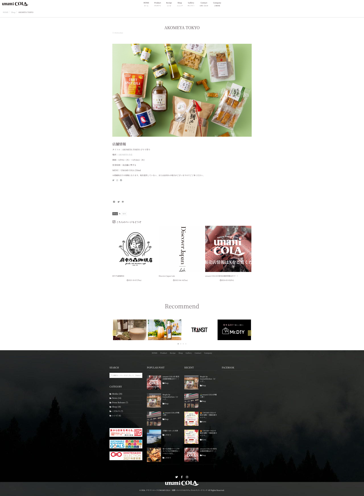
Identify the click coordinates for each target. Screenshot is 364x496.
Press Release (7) (120, 402)
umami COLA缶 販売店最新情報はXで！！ (221, 276)
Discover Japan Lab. (167, 276)
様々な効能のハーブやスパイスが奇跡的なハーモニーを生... (171, 451)
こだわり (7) (117, 411)
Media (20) (117, 394)
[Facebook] (114, 202)
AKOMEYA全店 (125, 154)
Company (217, 4)
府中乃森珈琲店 (118, 276)
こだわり (167, 435)
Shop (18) (116, 406)
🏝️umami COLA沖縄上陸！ (171, 414)
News (204, 422)
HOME (146, 4)
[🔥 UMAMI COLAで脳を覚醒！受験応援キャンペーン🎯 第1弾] (191, 437)
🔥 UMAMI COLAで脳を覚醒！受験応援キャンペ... (208, 415)
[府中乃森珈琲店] (135, 249)
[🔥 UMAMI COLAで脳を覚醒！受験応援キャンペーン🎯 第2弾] (191, 419)
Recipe (169, 4)
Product (157, 4)
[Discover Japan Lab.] (182, 249)
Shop (180, 4)
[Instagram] (187, 477)
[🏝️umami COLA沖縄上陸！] (154, 419)
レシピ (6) (116, 415)
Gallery (191, 4)
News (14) (116, 398)
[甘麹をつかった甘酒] (154, 437)
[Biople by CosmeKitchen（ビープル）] (154, 401)
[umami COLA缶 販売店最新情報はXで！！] (228, 249)
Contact (204, 4)
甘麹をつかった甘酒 (170, 431)
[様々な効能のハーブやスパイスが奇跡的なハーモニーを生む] (154, 455)
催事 (124, 214)
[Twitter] (118, 202)
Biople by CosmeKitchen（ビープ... (170, 397)
